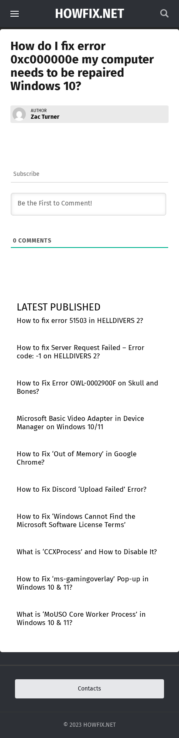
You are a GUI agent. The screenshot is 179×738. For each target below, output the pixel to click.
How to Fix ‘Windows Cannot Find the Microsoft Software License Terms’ (76, 520)
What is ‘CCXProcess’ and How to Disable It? (87, 552)
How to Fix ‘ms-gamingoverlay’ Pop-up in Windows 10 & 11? (83, 583)
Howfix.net (89, 14)
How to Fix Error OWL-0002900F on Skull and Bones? (87, 387)
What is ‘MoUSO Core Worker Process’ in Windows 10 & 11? (81, 618)
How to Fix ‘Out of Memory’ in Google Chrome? (77, 458)
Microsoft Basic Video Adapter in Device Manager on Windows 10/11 (80, 422)
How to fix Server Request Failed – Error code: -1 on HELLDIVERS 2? (80, 351)
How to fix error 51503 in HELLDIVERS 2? (80, 320)
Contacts (89, 688)
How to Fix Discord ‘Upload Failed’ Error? (82, 489)
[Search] (164, 15)
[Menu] (14, 14)
